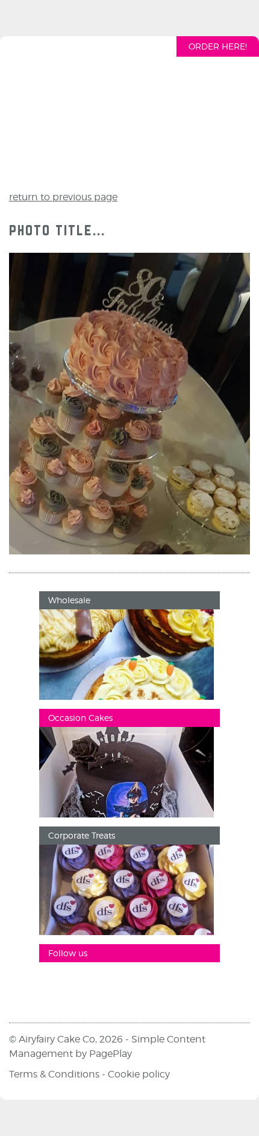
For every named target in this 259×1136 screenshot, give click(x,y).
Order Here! (218, 46)
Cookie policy (139, 1074)
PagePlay (110, 1053)
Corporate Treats (81, 835)
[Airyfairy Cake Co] (129, 110)
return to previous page (63, 197)
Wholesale (69, 600)
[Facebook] (54, 983)
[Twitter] (126, 983)
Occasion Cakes (80, 717)
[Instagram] (90, 983)
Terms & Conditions (54, 1074)
